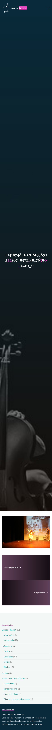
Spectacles (8, 657)
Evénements (7, 646)
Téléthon (7, 667)
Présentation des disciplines (13, 678)
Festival (7, 651)
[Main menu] (48, 8)
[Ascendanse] (6, 8)
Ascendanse (18, 7)
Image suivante (40, 593)
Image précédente (13, 567)
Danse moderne (10, 689)
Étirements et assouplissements (17, 699)
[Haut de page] (42, 720)
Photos (5, 673)
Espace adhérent (9, 630)
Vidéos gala (9, 640)
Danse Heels (9, 683)
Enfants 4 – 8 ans (11, 694)
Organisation (9, 635)
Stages (7, 662)
